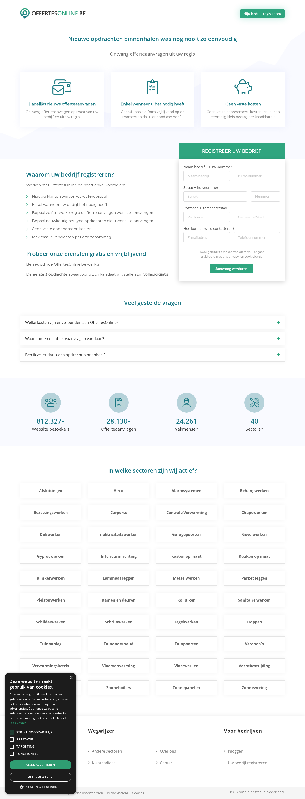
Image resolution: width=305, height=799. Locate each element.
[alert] (40, 733)
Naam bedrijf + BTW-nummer (207, 166)
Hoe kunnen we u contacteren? (208, 228)
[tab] (152, 322)
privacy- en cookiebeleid (246, 256)
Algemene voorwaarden (84, 793)
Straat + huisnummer (200, 187)
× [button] (71, 678)
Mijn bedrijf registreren (262, 13)
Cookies (138, 793)
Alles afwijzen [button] (40, 777)
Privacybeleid (117, 793)
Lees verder (18, 723)
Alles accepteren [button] (40, 765)
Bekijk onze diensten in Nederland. (257, 792)
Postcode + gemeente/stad (205, 208)
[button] (152, 322)
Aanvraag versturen (231, 268)
